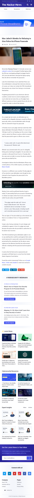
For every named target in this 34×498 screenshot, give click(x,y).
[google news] (29, 473)
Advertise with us (6, 484)
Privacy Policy (20, 486)
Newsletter (17, 9)
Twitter (8, 262)
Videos (24, 407)
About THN (4, 482)
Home (5, 9)
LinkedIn (14, 262)
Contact (4, 486)
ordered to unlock (7, 71)
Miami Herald (5, 167)
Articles (30, 407)
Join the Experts (9, 322)
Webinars (28, 9)
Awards (19, 484)
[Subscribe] (29, 458)
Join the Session (9, 299)
